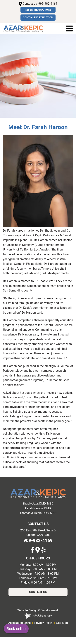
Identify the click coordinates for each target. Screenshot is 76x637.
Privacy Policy (43, 623)
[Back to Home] (23, 28)
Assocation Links (19, 623)
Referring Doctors (38, 9)
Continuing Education (38, 17)
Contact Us (38, 592)
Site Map (62, 623)
